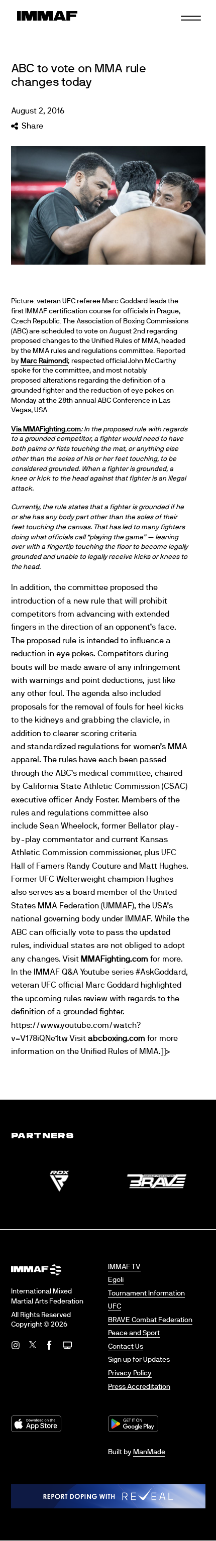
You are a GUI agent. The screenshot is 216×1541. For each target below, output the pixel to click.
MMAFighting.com (114, 959)
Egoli (116, 1279)
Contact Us (125, 1346)
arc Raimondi (47, 361)
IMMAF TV (124, 1266)
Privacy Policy (130, 1373)
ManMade (149, 1452)
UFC (114, 1306)
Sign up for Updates (139, 1359)
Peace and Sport (134, 1333)
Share (32, 126)
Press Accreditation (139, 1386)
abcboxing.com (116, 1038)
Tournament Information (146, 1293)
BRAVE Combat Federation (150, 1320)
